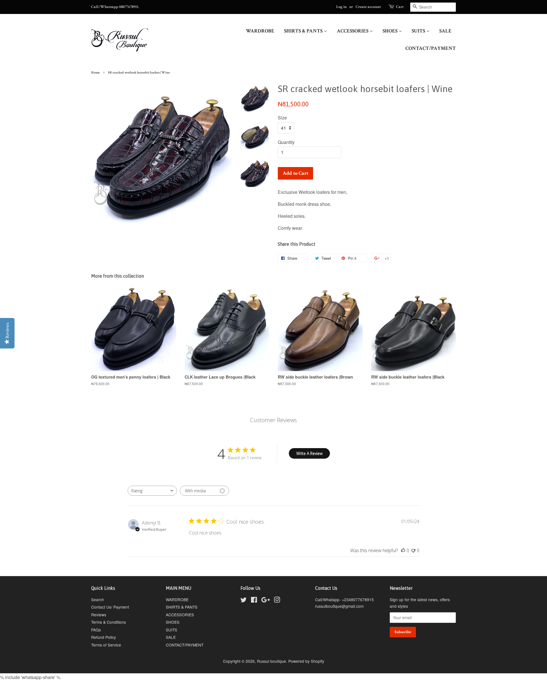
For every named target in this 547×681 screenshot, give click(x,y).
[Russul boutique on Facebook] (254, 600)
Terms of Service (106, 645)
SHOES (391, 31)
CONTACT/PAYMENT (430, 48)
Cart (400, 6)
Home (95, 72)
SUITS (419, 31)
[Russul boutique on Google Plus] (265, 600)
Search (97, 599)
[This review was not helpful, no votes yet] (413, 550)
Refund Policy (103, 637)
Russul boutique (271, 661)
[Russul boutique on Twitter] (243, 600)
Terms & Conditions (108, 622)
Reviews (98, 614)
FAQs (96, 630)
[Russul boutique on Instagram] (277, 600)
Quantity (286, 142)
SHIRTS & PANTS (304, 31)
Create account (368, 6)
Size (282, 117)
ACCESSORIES (353, 31)
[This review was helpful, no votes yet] (403, 550)
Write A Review (309, 453)
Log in (341, 6)
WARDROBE (260, 31)
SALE (445, 31)
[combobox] (152, 491)
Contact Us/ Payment (110, 607)
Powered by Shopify (306, 661)
